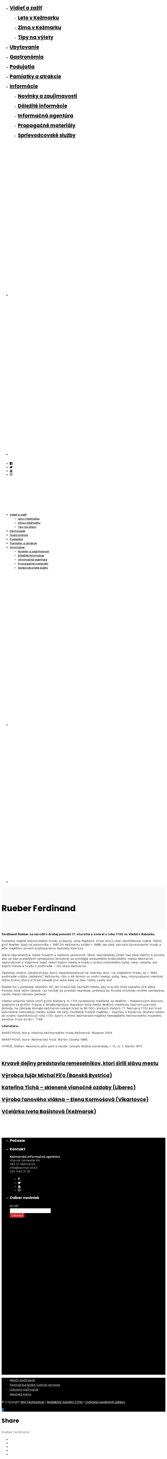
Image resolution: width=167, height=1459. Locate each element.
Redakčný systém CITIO (65, 1402)
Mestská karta (20, 1394)
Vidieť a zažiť (26, 7)
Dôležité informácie (42, 105)
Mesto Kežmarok (22, 1380)
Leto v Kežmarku (38, 17)
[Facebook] (19, 1179)
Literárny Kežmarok (24, 1389)
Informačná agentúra (45, 115)
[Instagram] (11, 474)
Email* (14, 1206)
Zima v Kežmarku (39, 27)
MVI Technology (32, 1402)
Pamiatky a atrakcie (35, 76)
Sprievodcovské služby (47, 135)
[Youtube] (11, 471)
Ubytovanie (24, 47)
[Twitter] (19, 1183)
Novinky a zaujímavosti (47, 96)
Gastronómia (27, 56)
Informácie (24, 86)
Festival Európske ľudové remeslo (35, 1385)
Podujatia (22, 66)
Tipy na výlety (35, 37)
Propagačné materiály (46, 125)
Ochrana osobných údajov (105, 1402)
